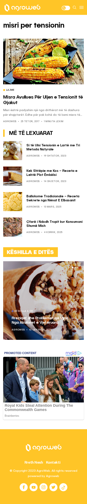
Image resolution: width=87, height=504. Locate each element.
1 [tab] (72, 267)
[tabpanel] (43, 300)
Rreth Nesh (33, 462)
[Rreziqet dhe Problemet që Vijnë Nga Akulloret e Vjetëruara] (43, 300)
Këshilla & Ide (24, 311)
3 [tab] (77, 267)
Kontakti (53, 462)
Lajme (10, 90)
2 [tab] (75, 267)
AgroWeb (9, 121)
